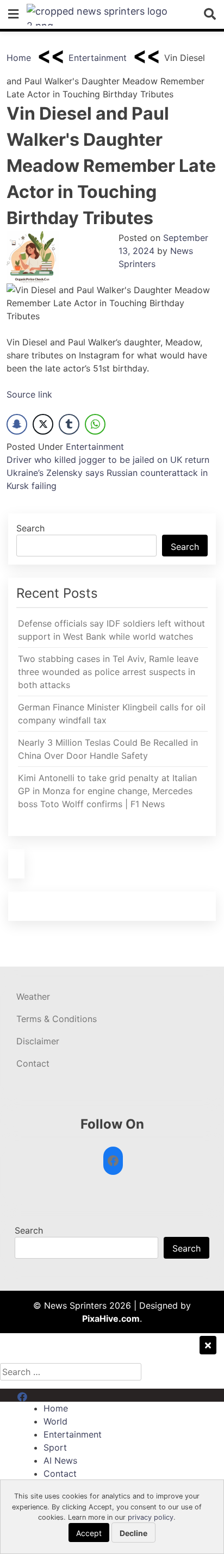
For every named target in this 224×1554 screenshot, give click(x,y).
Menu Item (38, 1395)
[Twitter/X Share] (43, 424)
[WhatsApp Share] (95, 424)
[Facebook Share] (17, 424)
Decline (133, 1533)
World (55, 1421)
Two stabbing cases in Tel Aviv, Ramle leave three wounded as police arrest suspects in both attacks (108, 671)
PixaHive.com (111, 1318)
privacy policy (150, 1517)
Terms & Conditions (56, 1018)
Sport (55, 1447)
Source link (29, 394)
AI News (60, 1460)
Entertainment (98, 57)
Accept (89, 1533)
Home (19, 57)
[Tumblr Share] (69, 424)
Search (30, 528)
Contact (32, 1063)
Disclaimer (37, 1041)
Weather (33, 996)
